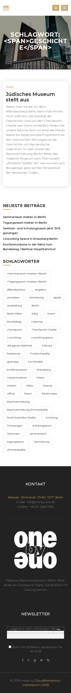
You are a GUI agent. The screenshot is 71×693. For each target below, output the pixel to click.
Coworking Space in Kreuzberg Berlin (30, 239)
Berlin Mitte (14, 313)
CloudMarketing (47, 680)
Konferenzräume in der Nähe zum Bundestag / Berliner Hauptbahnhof (29, 247)
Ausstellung (14, 305)
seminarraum (38, 433)
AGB (45, 685)
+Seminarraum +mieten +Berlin (27, 273)
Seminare (13, 433)
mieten (11, 385)
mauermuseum (17, 377)
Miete (40, 377)
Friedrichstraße (40, 353)
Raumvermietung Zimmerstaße (27, 409)
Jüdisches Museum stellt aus (30, 97)
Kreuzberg (44, 369)
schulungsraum (41, 425)
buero (51, 313)
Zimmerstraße (16, 449)
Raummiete (49, 393)
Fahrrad (47, 345)
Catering (36, 321)
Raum (28, 393)
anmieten (13, 297)
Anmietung (36, 297)
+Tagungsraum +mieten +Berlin (27, 281)
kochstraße (35, 361)
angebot (40, 289)
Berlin (35, 305)
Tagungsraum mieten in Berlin (25, 222)
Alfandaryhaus (16, 289)
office (11, 393)
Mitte (29, 385)
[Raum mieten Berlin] (6, 8)
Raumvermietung (18, 401)
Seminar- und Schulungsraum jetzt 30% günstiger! (32, 231)
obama (47, 385)
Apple (57, 297)
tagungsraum (15, 441)
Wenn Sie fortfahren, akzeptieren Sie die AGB (37, 649)
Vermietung (41, 441)
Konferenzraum (17, 369)
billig (35, 313)
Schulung (52, 417)
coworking (14, 337)
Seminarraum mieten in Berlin (24, 217)
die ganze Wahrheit (19, 345)
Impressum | (32, 685)
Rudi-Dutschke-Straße (21, 417)
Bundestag (14, 321)
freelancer (14, 353)
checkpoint (14, 329)
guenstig (12, 361)
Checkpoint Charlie (44, 329)
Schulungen (14, 425)
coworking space (42, 337)
